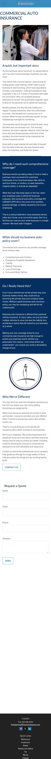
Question (6, 538)
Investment (25, 742)
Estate (25, 745)
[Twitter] (25, 728)
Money (25, 755)
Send (8, 560)
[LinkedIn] (29, 728)
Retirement (25, 739)
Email (5, 506)
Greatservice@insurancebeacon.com (25, 724)
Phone (5, 522)
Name (5, 490)
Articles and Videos (25, 748)
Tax (25, 751)
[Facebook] (21, 728)
